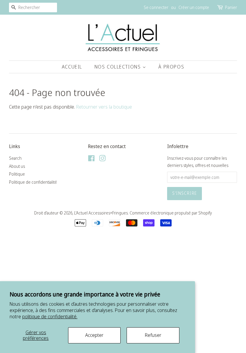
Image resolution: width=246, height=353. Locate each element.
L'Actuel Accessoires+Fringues (101, 213)
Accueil (72, 66)
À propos (171, 66)
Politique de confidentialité (33, 182)
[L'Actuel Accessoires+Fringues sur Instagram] (102, 159)
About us (17, 166)
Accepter (94, 335)
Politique (17, 174)
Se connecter (156, 7)
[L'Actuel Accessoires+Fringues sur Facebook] (91, 159)
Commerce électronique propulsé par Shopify (171, 213)
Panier (231, 7)
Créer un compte (193, 7)
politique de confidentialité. (49, 316)
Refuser (153, 335)
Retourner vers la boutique (104, 107)
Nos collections (118, 66)
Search (15, 158)
